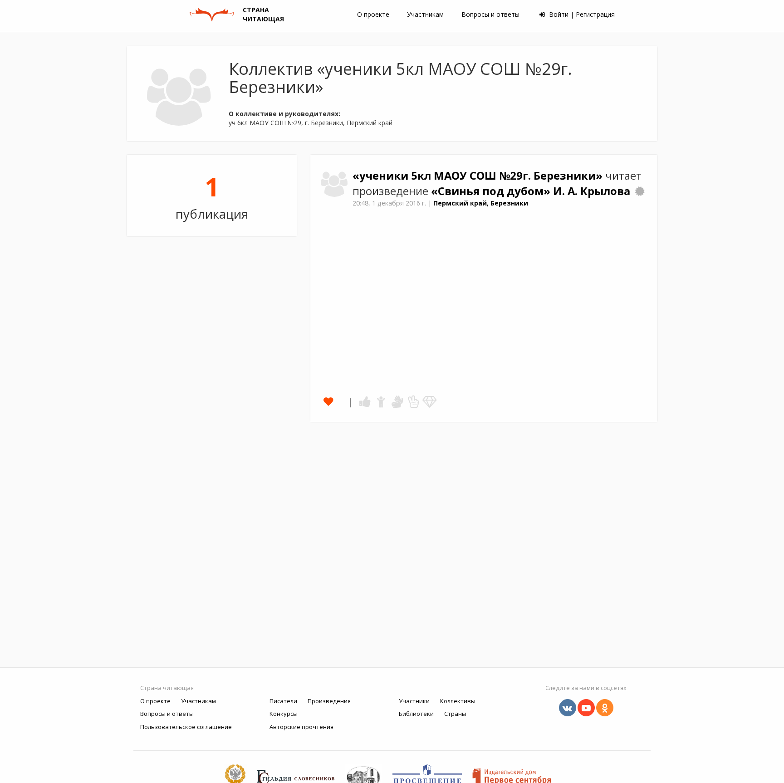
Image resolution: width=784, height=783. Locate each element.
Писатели (283, 701)
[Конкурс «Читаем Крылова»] (640, 191)
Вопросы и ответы (490, 14)
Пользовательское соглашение (186, 727)
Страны (455, 714)
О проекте (373, 14)
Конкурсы (284, 714)
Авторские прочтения (301, 727)
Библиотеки (416, 714)
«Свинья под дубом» (492, 191)
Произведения (329, 701)
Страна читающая (167, 688)
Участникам (425, 14)
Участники (414, 701)
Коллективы (457, 701)
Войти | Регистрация (581, 14)
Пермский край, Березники (480, 203)
